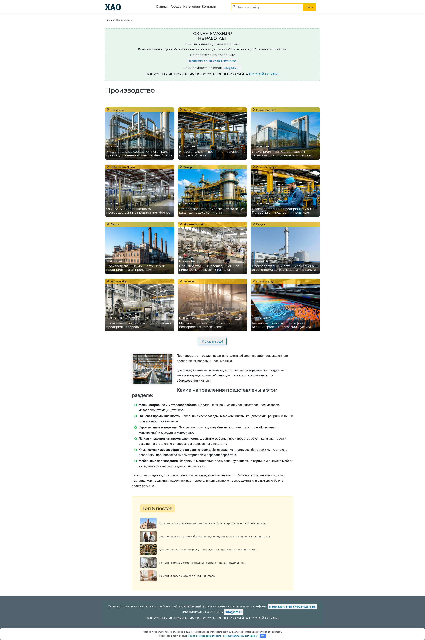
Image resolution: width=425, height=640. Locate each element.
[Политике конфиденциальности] (205, 636)
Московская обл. (194, 224)
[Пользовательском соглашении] (241, 636)
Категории (191, 6)
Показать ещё (212, 341)
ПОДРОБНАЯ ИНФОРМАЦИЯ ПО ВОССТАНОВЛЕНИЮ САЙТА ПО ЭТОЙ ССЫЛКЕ (213, 618)
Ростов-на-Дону (266, 109)
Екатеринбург (119, 281)
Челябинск (117, 109)
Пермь (114, 224)
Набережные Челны (122, 167)
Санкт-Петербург (266, 167)
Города (175, 6)
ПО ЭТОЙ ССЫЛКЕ (264, 74)
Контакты (209, 6)
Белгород (189, 281)
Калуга (260, 224)
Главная (162, 6)
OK (262, 636)
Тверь (187, 109)
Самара (188, 167)
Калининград (264, 281)
